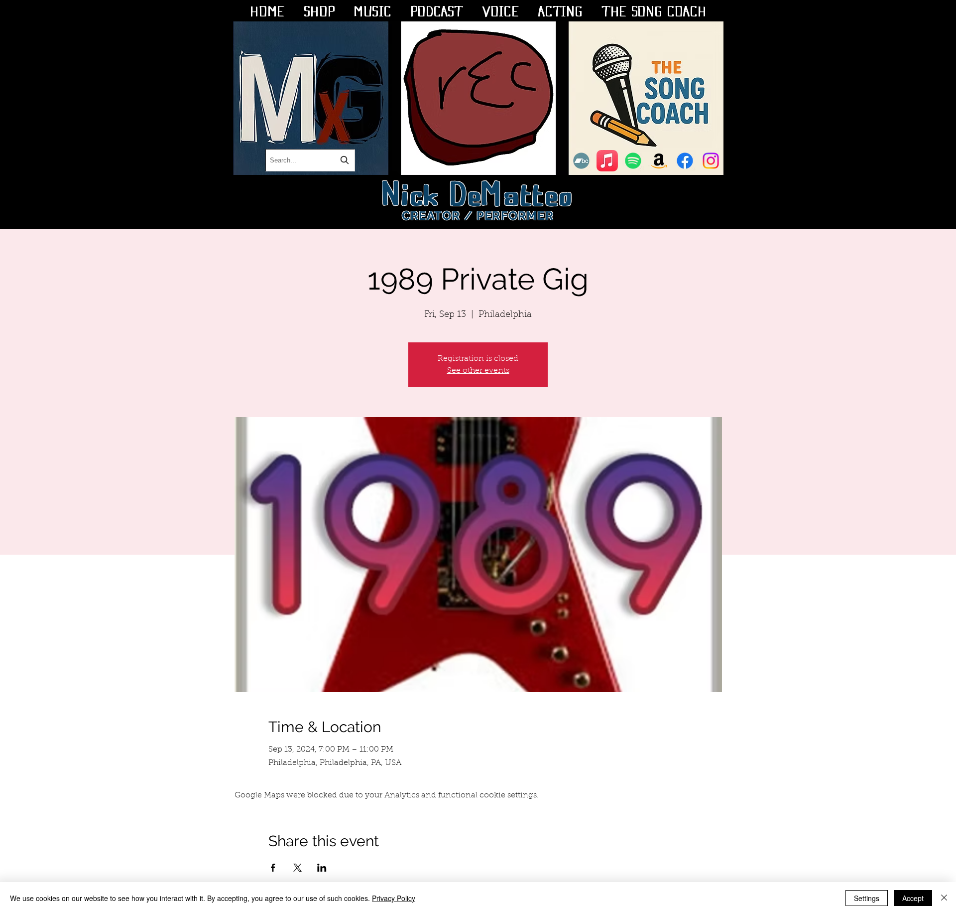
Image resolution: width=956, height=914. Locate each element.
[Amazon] (659, 160)
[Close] (944, 898)
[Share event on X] (297, 868)
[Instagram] (710, 160)
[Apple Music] (607, 160)
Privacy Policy (393, 898)
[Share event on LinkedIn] (322, 868)
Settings (866, 898)
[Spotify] (633, 160)
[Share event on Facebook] (273, 868)
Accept (913, 898)
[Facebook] (685, 160)
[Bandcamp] (581, 160)
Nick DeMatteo (478, 191)
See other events (478, 371)
